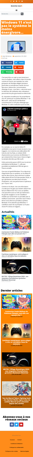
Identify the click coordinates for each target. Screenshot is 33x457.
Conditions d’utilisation (16, 443)
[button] (16, 10)
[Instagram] (19, 1)
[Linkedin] (16, 1)
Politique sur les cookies (11, 451)
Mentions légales (24, 451)
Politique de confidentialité (16, 447)
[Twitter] (14, 1)
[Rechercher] (22, 14)
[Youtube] (22, 1)
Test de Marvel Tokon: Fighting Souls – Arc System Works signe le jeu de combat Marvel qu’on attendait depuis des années (16, 401)
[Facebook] (12, 424)
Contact (19, 439)
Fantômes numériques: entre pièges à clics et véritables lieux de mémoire (15, 255)
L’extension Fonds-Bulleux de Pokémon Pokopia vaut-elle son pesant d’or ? (15, 233)
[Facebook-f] (11, 1)
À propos (12, 439)
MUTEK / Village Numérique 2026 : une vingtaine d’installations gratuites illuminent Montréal (15, 278)
